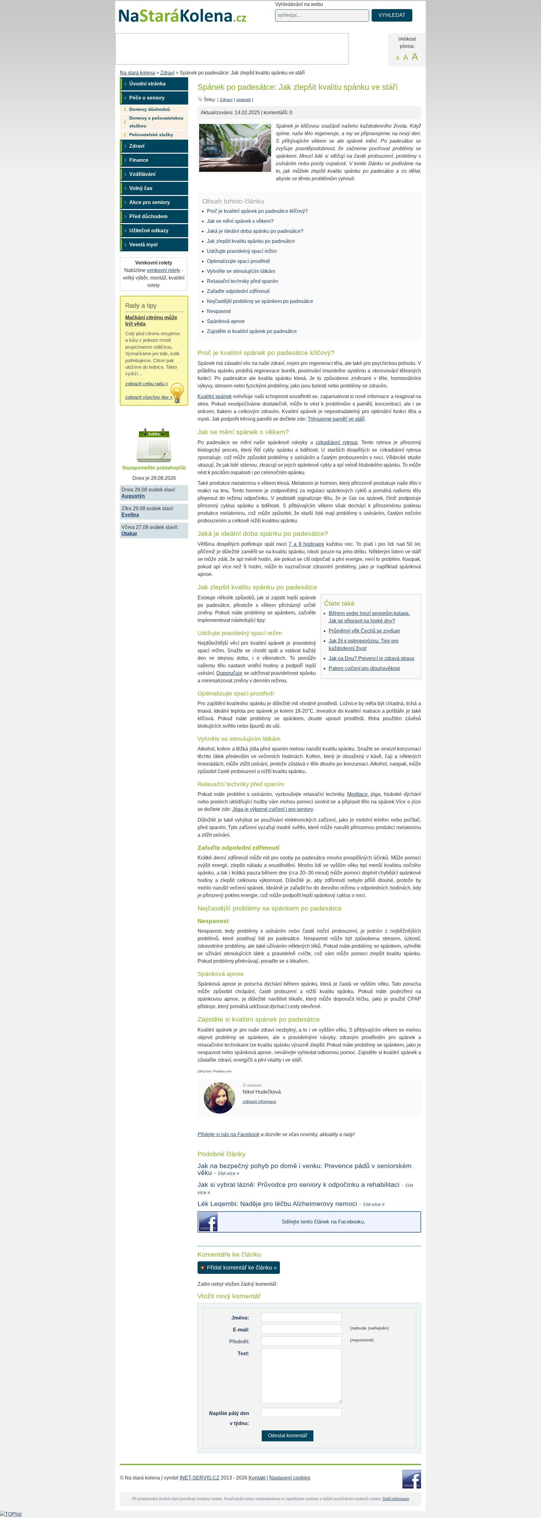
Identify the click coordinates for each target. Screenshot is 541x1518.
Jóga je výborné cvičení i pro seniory (272, 809)
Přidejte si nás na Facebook (229, 1134)
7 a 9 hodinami (306, 544)
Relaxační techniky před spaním (242, 281)
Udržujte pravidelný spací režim (242, 251)
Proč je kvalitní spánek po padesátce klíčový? (257, 211)
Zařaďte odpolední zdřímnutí (238, 291)
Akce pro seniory (149, 202)
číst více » (228, 1173)
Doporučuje (229, 673)
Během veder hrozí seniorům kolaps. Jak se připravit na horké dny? (369, 617)
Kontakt (257, 1477)
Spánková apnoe (226, 321)
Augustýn (133, 496)
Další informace (396, 1499)
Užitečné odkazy (148, 230)
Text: (243, 1353)
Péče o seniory (147, 97)
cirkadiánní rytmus (337, 442)
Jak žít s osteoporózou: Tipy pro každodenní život (364, 644)
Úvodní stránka (147, 83)
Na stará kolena (175, 18)
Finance (138, 160)
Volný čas (140, 188)
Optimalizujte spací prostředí (238, 261)
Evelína (130, 514)
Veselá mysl (143, 244)
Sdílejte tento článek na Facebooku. (323, 1222)
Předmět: (239, 1341)
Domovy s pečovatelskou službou (156, 121)
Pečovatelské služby (151, 134)
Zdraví (167, 72)
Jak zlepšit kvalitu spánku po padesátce (251, 241)
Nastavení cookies (289, 1477)
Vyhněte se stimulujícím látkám (241, 271)
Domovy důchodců (149, 109)
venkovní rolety (163, 270)
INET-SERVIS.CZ (199, 1477)
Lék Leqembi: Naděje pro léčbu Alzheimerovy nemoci (277, 1203)
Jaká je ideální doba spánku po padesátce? (255, 231)
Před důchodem (148, 216)
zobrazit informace (259, 1101)
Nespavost (219, 311)
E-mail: (241, 1329)
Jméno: (240, 1318)
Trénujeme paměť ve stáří (336, 419)
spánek (243, 99)
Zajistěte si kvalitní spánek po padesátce (252, 331)
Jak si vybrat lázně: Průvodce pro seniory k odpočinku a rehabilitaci (298, 1184)
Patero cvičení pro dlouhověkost (364, 668)
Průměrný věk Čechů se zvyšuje (364, 630)
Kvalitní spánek (215, 396)
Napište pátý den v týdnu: (229, 1418)
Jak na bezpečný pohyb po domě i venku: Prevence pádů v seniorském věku (305, 1169)
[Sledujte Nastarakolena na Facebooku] (411, 1478)
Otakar (129, 533)
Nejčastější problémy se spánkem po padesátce (260, 301)
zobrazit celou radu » (146, 383)
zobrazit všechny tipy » (149, 397)
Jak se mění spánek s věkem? (240, 221)
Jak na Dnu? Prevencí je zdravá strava (371, 658)
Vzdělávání (142, 174)
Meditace (357, 794)
